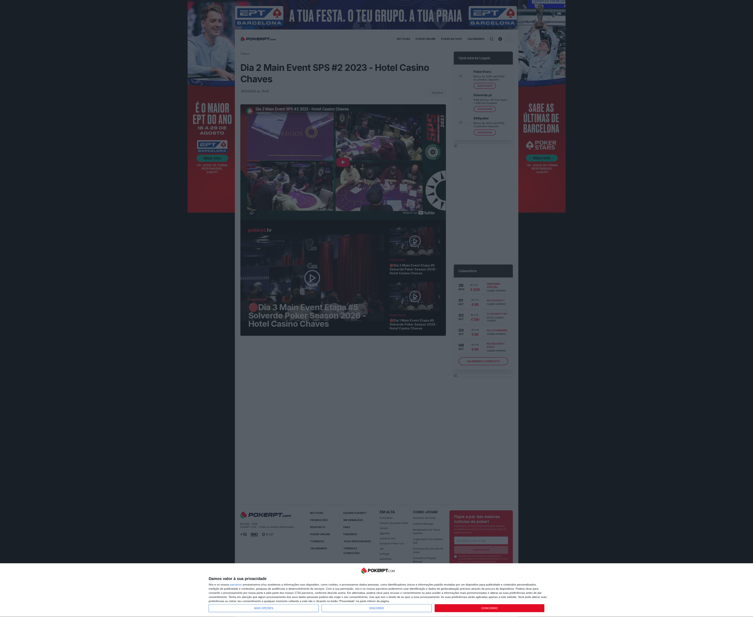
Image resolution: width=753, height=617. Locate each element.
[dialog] (378, 590)
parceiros (236, 584)
